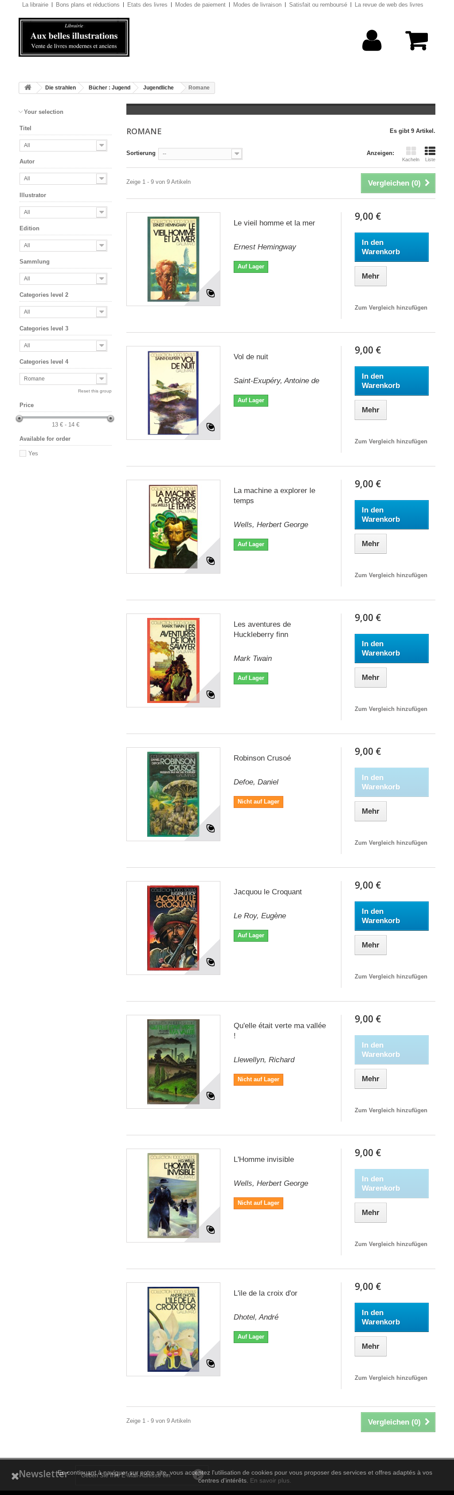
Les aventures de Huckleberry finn (262, 629)
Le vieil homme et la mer (274, 223)
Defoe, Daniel (256, 782)
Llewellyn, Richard (264, 1060)
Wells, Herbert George (271, 524)
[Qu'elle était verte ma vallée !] (173, 1061)
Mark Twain (253, 658)
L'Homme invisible (264, 1159)
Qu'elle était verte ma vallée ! (280, 1030)
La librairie (35, 4)
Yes (33, 453)
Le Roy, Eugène (260, 916)
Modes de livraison (257, 4)
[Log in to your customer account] (372, 54)
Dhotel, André (256, 1317)
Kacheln (410, 159)
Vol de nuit (251, 357)
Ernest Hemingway (265, 247)
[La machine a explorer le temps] (173, 526)
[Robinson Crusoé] (173, 794)
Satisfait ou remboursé (318, 4)
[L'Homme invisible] (173, 1195)
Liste (430, 159)
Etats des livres (147, 4)
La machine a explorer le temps (274, 495)
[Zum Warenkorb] (414, 45)
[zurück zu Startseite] (28, 87)
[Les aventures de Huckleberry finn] (173, 660)
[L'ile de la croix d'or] (173, 1329)
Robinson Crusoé (262, 758)
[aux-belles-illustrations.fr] (84, 37)
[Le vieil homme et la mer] (173, 259)
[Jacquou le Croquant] (173, 928)
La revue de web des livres (389, 4)
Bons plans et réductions (88, 4)
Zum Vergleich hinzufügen (391, 307)
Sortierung (141, 153)
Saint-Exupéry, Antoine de (276, 381)
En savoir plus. (270, 1480)
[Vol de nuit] (173, 392)
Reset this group (95, 390)
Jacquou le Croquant (268, 892)
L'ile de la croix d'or (265, 1293)
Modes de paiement (200, 4)
